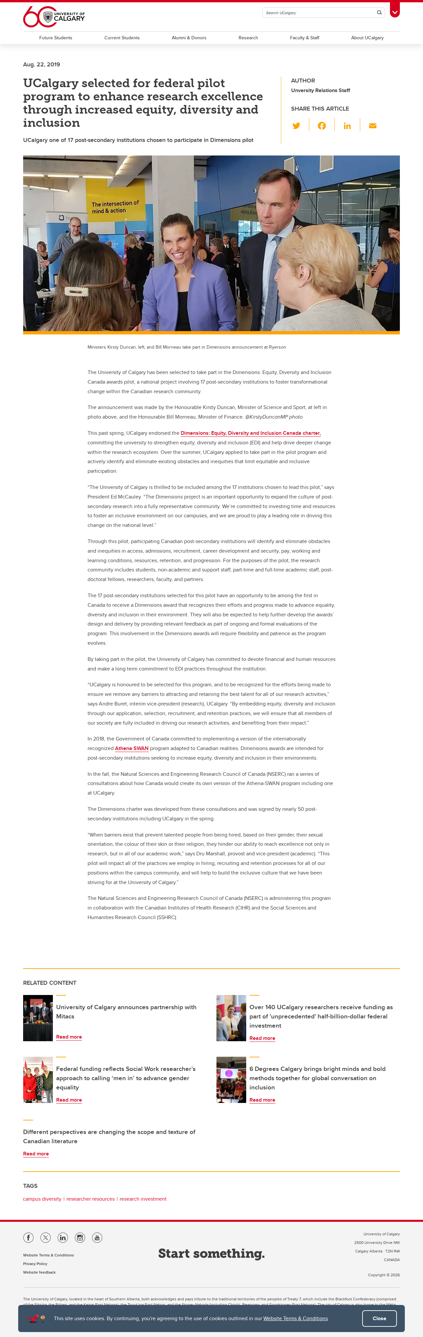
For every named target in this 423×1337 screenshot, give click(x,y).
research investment (143, 1199)
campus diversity (42, 1199)
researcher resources (90, 1199)
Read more (69, 1037)
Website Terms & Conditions (295, 1318)
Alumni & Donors (189, 37)
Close (379, 1318)
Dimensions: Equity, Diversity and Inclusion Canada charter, (251, 433)
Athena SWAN (132, 748)
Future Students (55, 37)
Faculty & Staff (304, 37)
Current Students (122, 37)
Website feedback (39, 1272)
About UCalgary (367, 37)
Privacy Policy (35, 1263)
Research (248, 37)
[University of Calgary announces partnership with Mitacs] (38, 1018)
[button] (300, 124)
